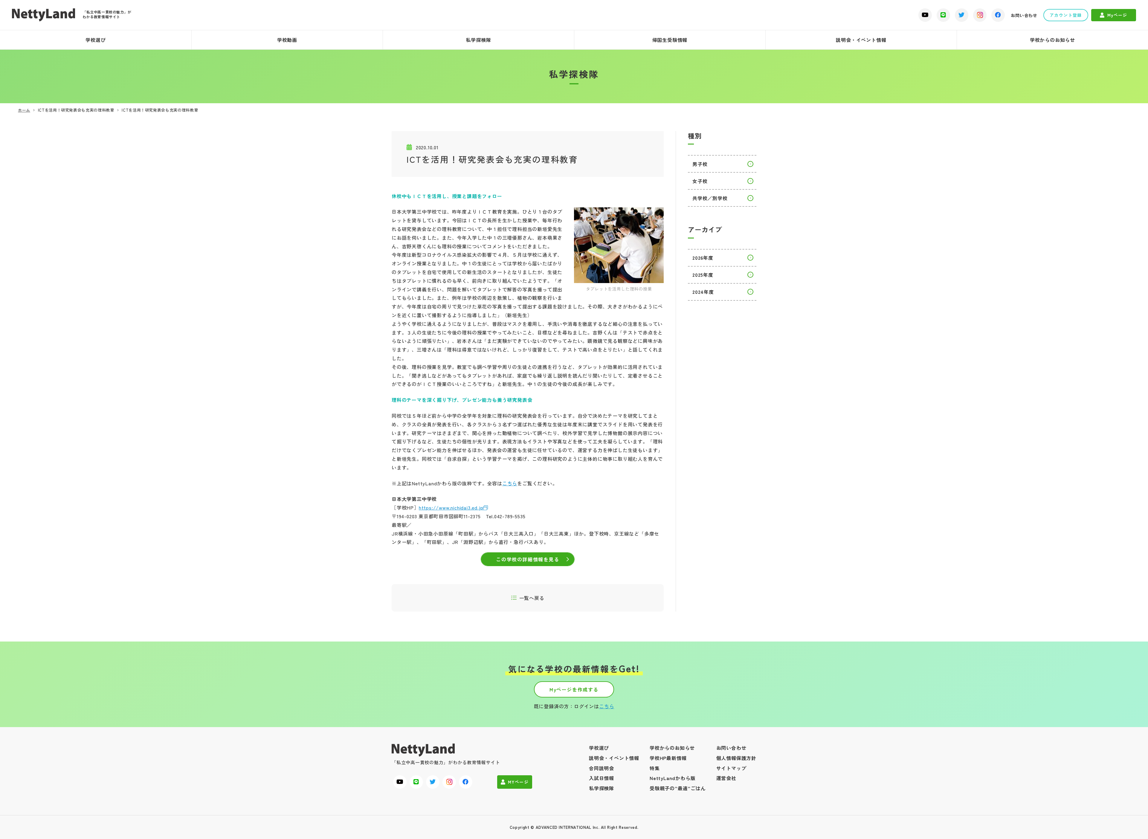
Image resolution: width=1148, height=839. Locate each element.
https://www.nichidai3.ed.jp (451, 507)
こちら (509, 483)
